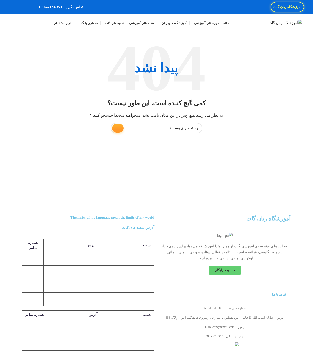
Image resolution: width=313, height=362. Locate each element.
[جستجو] (13, 23)
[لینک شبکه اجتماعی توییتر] (24, 7)
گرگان (147, 341)
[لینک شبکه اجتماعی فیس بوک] (29, 7)
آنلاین (147, 357)
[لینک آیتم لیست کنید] (224, 308)
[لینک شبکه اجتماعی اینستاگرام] (19, 7)
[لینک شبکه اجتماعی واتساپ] (13, 7)
